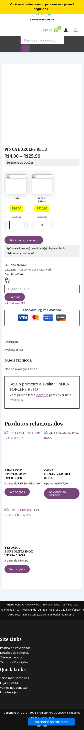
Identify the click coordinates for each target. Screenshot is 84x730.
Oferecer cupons (11, 657)
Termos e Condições (14, 662)
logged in (42, 395)
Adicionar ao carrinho (23, 240)
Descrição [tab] (11, 342)
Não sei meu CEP (14, 303)
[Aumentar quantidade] (26, 225)
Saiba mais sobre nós (14, 678)
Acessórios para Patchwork (35, 269)
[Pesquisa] (25, 48)
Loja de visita (9, 683)
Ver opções (17, 492)
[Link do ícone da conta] (66, 30)
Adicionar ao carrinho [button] (57, 493)
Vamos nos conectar (14, 687)
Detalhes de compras (14, 652)
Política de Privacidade (15, 648)
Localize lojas (9, 692)
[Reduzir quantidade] (7, 225)
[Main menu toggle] (76, 30)
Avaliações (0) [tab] (13, 349)
